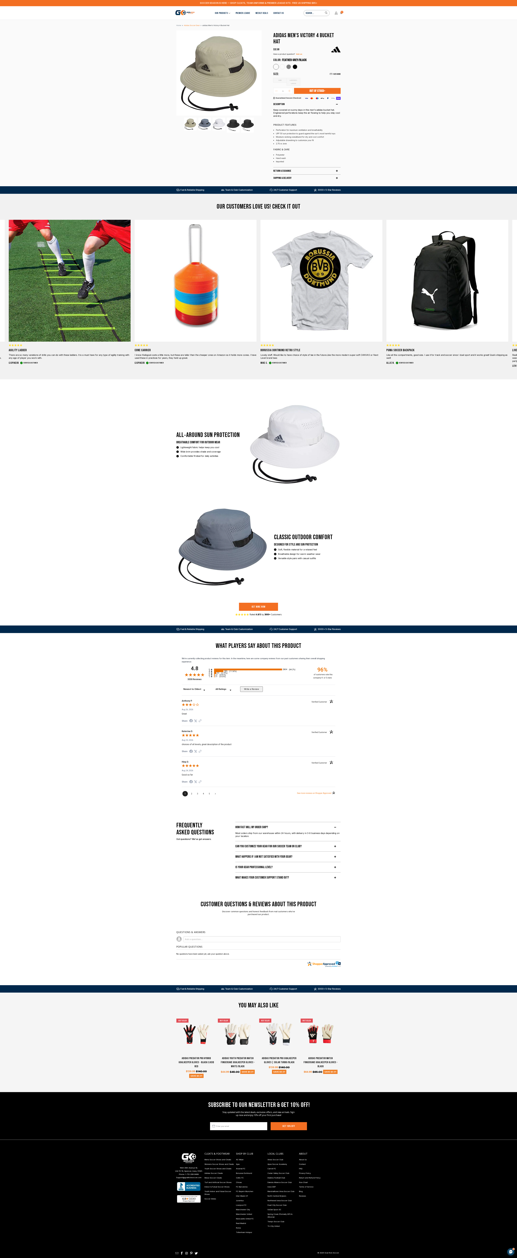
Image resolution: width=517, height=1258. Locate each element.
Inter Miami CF (242, 1196)
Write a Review (251, 689)
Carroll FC (272, 1169)
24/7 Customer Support (285, 190)
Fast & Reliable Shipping (192, 190)
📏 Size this (468, 1229)
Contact (302, 1164)
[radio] (258, 669)
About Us (303, 1159)
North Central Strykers (277, 1196)
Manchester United (244, 1214)
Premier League (243, 13)
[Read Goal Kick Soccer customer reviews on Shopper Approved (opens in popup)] (189, 1199)
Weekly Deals (262, 13)
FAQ (300, 1169)
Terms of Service (306, 1187)
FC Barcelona (241, 1187)
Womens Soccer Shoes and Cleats (219, 1164)
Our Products (221, 13)
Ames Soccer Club (275, 1159)
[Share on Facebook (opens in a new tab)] (191, 721)
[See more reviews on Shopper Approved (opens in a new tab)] (200, 721)
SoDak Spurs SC (274, 1209)
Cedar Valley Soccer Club (278, 1173)
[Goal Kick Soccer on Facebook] (182, 1253)
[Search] (326, 13)
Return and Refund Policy (309, 1178)
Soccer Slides (210, 1199)
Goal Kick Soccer (331, 1253)
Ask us (299, 54)
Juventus (240, 1200)
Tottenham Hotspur (244, 1232)
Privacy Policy (305, 1173)
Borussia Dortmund (244, 1173)
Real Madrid (241, 1223)
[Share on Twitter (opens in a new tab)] (195, 721)
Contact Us (278, 13)
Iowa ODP (272, 1187)
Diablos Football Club (276, 1178)
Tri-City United (274, 1226)
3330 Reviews (197, 679)
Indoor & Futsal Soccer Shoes (217, 1187)
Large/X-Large (293, 81)
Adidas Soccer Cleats (214, 1173)
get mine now (259, 606)
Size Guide (337, 74)
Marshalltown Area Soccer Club (281, 1191)
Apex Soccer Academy (277, 1164)
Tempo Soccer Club (276, 1221)
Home (178, 25)
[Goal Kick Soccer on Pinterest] (191, 1253)
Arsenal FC (240, 1169)
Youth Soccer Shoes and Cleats (218, 1169)
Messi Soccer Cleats (213, 1178)
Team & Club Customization (239, 190)
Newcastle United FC (245, 1219)
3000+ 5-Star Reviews (329, 190)
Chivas (239, 1182)
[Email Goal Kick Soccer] (177, 1253)
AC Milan (240, 1159)
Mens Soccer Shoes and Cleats (218, 1159)
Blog (301, 1191)
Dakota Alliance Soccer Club (280, 1182)
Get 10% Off (288, 1126)
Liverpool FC (241, 1205)
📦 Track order (503, 1229)
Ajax (238, 1164)
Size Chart (303, 1182)
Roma (238, 1228)
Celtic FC (240, 1178)
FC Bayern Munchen (244, 1191)
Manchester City (243, 1209)
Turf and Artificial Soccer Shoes (218, 1182)
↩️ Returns (468, 1235)
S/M (280, 80)
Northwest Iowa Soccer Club (280, 1200)
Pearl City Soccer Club (277, 1205)
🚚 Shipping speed (485, 1229)
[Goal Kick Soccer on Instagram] (187, 1253)
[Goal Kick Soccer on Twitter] (196, 1253)
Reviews (302, 1196)
